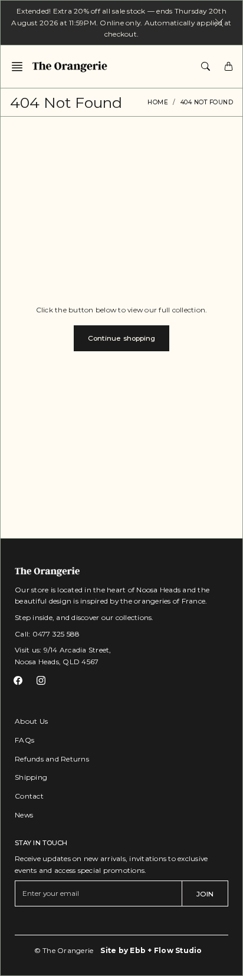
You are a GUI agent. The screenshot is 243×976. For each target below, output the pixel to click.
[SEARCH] (205, 67)
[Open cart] (228, 67)
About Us (31, 721)
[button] (20, 66)
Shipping (31, 777)
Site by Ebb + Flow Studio (151, 950)
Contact (29, 796)
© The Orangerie (64, 950)
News (24, 814)
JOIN (205, 893)
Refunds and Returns (52, 758)
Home (157, 102)
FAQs (24, 740)
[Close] (219, 22)
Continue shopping (122, 338)
